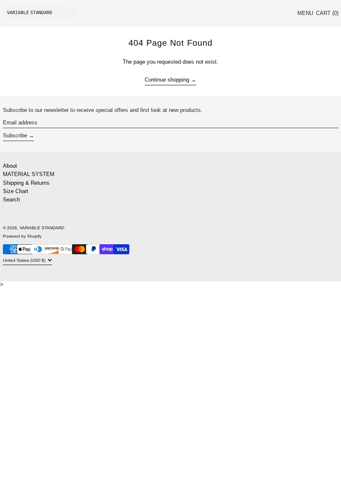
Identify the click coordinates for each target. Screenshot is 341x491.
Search (11, 199)
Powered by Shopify (22, 236)
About (10, 166)
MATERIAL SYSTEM (28, 174)
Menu (305, 13)
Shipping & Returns (26, 183)
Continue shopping (167, 80)
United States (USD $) (25, 260)
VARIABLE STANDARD (42, 228)
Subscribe (15, 135)
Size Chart (15, 191)
